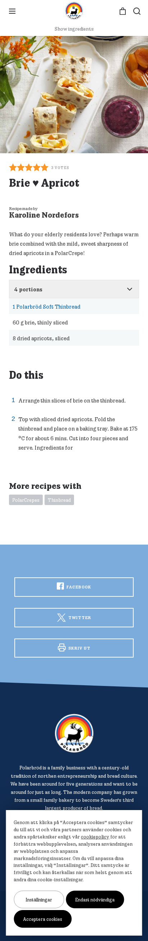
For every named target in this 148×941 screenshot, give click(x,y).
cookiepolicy (95, 836)
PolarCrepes (26, 500)
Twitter (79, 617)
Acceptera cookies (42, 919)
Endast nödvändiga (95, 900)
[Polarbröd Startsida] (74, 733)
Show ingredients (74, 29)
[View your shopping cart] (123, 11)
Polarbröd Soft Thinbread (46, 306)
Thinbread (59, 500)
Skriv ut (79, 648)
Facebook (78, 587)
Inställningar (39, 900)
